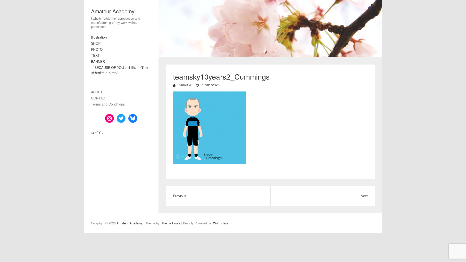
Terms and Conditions (108, 104)
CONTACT (99, 98)
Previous (179, 195)
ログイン (98, 132)
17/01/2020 (210, 84)
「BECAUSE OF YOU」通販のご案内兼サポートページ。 (119, 70)
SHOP (95, 43)
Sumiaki (184, 84)
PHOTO (97, 49)
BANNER (98, 61)
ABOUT (97, 92)
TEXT (95, 55)
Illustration (99, 37)
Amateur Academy (112, 11)
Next (364, 195)
